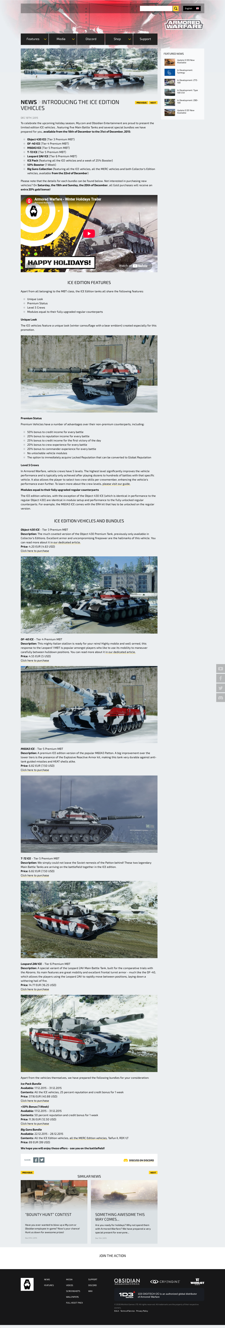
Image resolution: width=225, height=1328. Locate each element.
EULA (116, 1311)
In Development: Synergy (185, 71)
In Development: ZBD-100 (187, 101)
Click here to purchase (35, 550)
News (29, 101)
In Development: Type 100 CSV (187, 91)
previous (142, 102)
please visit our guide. (116, 483)
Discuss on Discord (141, 1160)
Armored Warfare (27, 1284)
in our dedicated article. (65, 542)
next (153, 102)
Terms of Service (127, 1311)
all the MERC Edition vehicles (88, 1138)
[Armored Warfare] (184, 24)
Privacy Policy (142, 1311)
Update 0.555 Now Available (186, 61)
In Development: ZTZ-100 (187, 81)
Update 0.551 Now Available (185, 111)
